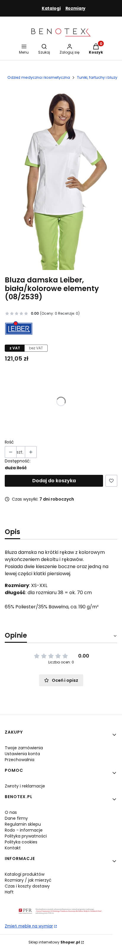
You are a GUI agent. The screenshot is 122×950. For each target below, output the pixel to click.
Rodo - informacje (24, 830)
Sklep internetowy (54, 942)
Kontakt (13, 848)
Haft (9, 892)
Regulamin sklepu (23, 824)
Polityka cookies (21, 842)
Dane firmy (16, 818)
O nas (11, 812)
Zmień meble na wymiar (29, 926)
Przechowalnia (19, 760)
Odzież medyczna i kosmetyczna (38, 77)
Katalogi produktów (24, 874)
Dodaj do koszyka (54, 480)
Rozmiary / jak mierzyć (28, 880)
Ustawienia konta (22, 754)
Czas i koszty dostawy (27, 886)
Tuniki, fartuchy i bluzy (97, 77)
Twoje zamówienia (24, 748)
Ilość (9, 442)
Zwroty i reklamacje (25, 786)
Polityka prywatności (26, 836)
